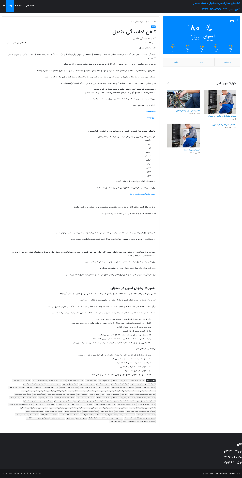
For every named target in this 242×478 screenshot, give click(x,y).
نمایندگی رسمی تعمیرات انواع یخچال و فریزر (86, 401)
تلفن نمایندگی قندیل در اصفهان (69, 387)
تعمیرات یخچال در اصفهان (70, 384)
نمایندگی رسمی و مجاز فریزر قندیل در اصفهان (142, 408)
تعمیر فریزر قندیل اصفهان (137, 381)
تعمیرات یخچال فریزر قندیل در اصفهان (34, 384)
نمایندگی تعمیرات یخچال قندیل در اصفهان (143, 401)
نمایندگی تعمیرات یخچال (46, 398)
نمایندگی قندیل (119, 411)
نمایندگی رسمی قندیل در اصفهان (127, 404)
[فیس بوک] (36, 473)
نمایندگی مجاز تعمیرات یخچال (54, 411)
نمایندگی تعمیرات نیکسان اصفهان (224, 124)
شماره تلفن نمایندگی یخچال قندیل (56, 391)
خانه (152, 21)
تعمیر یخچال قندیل (91, 381)
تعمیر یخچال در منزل (104, 381)
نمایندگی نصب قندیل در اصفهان (146, 415)
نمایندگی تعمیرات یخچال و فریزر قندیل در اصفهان (115, 401)
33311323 (151, 111)
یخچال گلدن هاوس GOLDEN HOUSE (38, 418)
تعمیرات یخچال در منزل (53, 384)
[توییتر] (33, 473)
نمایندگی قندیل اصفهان (106, 411)
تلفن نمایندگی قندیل (103, 387)
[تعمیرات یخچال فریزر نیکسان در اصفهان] (220, 102)
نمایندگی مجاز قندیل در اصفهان (34, 411)
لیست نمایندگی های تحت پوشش (142, 194)
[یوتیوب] (27, 473)
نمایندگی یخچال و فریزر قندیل (49, 415)
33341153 (232, 463)
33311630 (151, 118)
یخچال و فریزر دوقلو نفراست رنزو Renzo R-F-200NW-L (139, 421)
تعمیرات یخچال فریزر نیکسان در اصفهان (222, 116)
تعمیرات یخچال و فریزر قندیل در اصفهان (123, 387)
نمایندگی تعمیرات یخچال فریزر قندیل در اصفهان (23, 398)
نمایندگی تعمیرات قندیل (103, 398)
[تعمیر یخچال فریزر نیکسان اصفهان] (183, 99)
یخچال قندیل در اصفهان (57, 418)
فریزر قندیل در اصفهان (113, 394)
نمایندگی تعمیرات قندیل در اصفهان (64, 398)
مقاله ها (19, 5)
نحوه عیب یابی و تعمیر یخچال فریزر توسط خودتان (61, 394)
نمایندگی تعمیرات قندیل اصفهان (85, 398)
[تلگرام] (21, 473)
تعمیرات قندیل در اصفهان (87, 384)
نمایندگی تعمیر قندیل (39, 394)
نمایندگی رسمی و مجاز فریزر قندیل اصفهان (21, 404)
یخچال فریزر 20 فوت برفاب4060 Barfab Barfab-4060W (105, 418)
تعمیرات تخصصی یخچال (40, 381)
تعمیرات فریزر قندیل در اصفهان (120, 384)
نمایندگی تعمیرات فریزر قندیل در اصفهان (123, 398)
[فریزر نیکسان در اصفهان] (183, 135)
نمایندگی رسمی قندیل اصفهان (146, 404)
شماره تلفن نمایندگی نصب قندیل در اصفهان (81, 391)
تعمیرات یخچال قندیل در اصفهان (145, 387)
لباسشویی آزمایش (82, 394)
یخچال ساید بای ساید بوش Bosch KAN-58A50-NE (140, 418)
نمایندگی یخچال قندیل (86, 415)
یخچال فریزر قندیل (81, 418)
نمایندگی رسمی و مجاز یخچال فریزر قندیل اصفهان (113, 408)
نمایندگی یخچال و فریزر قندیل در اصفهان (27, 415)
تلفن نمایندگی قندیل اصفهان (88, 387)
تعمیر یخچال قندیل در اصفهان (57, 381)
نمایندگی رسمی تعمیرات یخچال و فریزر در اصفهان (38, 401)
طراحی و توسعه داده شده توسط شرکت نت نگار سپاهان (221, 473)
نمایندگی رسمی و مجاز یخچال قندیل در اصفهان (34, 408)
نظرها (176, 62)
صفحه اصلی (30, 5)
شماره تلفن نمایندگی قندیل (147, 391)
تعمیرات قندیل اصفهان (102, 384)
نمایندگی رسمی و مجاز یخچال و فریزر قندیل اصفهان (140, 411)
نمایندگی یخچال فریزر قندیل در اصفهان (106, 415)
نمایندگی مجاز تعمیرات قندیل (73, 411)
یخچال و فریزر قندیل (115, 421)
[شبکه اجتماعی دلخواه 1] (18, 473)
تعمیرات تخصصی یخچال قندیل (21, 381)
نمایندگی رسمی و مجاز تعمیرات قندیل (105, 404)
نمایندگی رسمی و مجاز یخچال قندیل (87, 408)
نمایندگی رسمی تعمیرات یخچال (63, 401)
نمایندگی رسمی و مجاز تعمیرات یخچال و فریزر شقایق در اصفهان (74, 404)
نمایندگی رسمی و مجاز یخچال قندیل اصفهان (62, 408)
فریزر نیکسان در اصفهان (191, 149)
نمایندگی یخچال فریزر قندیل (126, 415)
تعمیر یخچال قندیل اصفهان (75, 381)
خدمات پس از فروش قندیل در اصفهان (30, 387)
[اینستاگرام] (24, 473)
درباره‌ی (5, 473)
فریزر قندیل (124, 394)
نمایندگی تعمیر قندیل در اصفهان (146, 398)
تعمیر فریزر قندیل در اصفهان (120, 381)
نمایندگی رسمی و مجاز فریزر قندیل (44, 404)
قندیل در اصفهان (94, 394)
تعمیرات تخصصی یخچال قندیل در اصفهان (143, 384)
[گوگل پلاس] (39, 473)
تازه (201, 62)
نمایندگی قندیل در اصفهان (90, 411)
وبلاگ (10, 5)
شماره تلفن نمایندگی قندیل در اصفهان (105, 391)
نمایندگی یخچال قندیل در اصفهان (68, 415)
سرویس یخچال (13, 387)
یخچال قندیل (70, 418)
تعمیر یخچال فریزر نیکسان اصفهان (188, 110)
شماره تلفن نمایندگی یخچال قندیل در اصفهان (142, 394)
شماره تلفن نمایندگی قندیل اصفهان (128, 391)
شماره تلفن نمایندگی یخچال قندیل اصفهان (33, 391)
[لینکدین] (30, 473)
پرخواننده (227, 62)
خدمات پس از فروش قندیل (50, 387)
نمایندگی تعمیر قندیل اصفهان (23, 394)
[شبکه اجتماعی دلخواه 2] (15, 473)
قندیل (147, 21)
